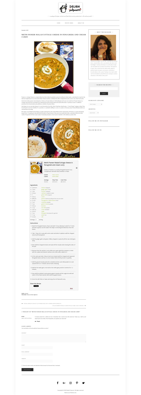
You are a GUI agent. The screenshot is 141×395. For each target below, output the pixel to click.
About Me (81, 23)
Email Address (25, 351)
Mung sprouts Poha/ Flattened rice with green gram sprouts (42, 303)
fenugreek (44, 213)
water (42, 215)
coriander (43, 202)
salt (42, 217)
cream (43, 209)
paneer (43, 198)
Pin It (71, 288)
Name (23, 345)
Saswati (26, 293)
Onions (43, 187)
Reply (38, 321)
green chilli (44, 195)
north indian (55, 176)
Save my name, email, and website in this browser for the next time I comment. (41, 365)
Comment (24, 333)
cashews (43, 193)
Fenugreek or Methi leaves (48, 200)
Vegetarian (35, 294)
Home (58, 23)
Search (104, 93)
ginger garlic (44, 189)
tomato (43, 191)
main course (55, 174)
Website (24, 358)
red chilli (43, 207)
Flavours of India (30, 294)
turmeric (43, 206)
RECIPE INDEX (69, 23)
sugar (42, 211)
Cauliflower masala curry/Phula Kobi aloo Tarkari (68, 305)
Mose (23, 316)
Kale (65, 392)
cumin (43, 197)
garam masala (45, 204)
